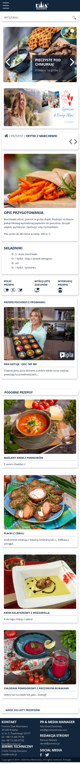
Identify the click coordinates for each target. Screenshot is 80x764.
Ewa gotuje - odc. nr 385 (20, 364)
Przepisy (17, 136)
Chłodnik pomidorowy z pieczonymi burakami (36, 688)
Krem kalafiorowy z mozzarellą (27, 612)
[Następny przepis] (76, 143)
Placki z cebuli (14, 533)
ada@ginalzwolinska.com (53, 729)
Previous (7, 62)
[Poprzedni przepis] (71, 143)
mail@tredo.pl (9, 754)
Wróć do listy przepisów (23, 710)
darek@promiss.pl (50, 743)
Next (72, 62)
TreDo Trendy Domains (14, 751)
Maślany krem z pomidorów (23, 457)
